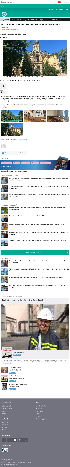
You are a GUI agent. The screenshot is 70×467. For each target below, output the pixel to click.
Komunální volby (7, 408)
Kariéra (38, 414)
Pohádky (24, 163)
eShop (4, 414)
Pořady (23, 20)
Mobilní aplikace (7, 430)
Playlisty (42, 20)
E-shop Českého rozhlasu (12, 296)
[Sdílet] (4, 92)
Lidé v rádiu (39, 411)
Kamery (67, 9)
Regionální (5, 20)
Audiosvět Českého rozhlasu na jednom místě (14, 171)
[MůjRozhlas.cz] (3, 38)
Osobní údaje (11, 462)
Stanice (4, 411)
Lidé (49, 20)
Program (51, 9)
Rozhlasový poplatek (42, 419)
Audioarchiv (59, 9)
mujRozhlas (4, 158)
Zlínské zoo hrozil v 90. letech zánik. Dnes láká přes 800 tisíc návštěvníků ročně (37, 240)
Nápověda (39, 408)
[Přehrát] (3, 86)
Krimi (15, 163)
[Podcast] (1, 92)
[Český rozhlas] (6, 2)
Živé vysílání (44, 163)
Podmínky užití (21, 462)
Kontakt (38, 416)
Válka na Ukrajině (7, 406)
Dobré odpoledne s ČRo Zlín (10, 29)
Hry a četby (6, 163)
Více (62, 20)
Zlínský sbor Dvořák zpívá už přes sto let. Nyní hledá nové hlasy (31, 216)
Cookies (3, 462)
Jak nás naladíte (41, 406)
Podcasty (5, 427)
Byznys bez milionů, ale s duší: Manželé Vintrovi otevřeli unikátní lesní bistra (36, 277)
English (29, 462)
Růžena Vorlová (22, 139)
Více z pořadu (7, 258)
